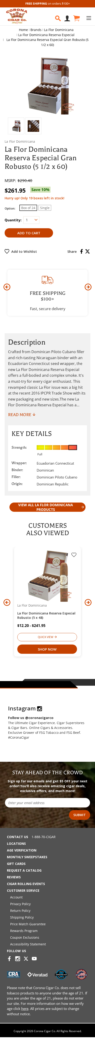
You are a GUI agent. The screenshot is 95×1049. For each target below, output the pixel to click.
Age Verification (21, 850)
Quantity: (13, 220)
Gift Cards (16, 863)
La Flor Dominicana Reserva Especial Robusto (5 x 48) (46, 615)
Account (16, 897)
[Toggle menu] (88, 18)
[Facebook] (81, 251)
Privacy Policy (20, 904)
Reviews (14, 877)
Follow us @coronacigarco (30, 717)
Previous (6, 287)
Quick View (45, 637)
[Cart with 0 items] (76, 18)
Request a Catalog (24, 870)
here (24, 1008)
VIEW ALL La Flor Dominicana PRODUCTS (45, 507)
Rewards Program (24, 931)
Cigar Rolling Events (26, 884)
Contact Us (17, 837)
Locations (16, 843)
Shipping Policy (22, 917)
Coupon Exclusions (24, 937)
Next (88, 287)
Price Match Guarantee (28, 924)
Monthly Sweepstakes (27, 857)
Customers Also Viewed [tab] (47, 529)
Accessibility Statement (28, 944)
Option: (10, 208)
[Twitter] (87, 251)
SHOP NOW (47, 649)
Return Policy (20, 910)
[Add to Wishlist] (74, 555)
